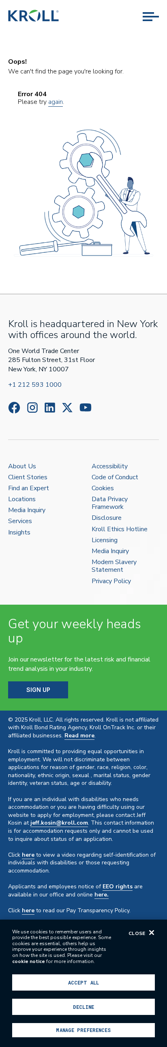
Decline (83, 1007)
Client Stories (27, 477)
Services (20, 521)
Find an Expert (28, 488)
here (28, 855)
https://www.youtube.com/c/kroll (85, 407)
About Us (22, 466)
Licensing (105, 540)
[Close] (151, 932)
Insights (19, 532)
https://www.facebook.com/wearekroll (14, 408)
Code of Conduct (115, 477)
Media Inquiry (26, 510)
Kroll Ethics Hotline (120, 529)
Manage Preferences (83, 1030)
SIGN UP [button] (38, 689)
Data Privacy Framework (110, 503)
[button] (151, 8)
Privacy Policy (111, 581)
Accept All (83, 982)
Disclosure (107, 518)
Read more (79, 735)
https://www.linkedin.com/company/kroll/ (50, 408)
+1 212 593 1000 (35, 384)
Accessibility (110, 466)
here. (101, 894)
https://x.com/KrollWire (67, 407)
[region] (83, 983)
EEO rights (118, 886)
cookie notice (28, 961)
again (55, 101)
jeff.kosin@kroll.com (59, 823)
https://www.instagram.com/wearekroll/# (32, 407)
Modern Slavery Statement (114, 566)
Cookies (103, 488)
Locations (22, 499)
